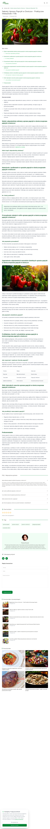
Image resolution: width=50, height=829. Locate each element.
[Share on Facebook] (3, 558)
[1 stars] (3, 512)
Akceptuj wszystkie (14, 825)
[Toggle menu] (47, 3)
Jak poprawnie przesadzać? (11, 63)
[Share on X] (6, 558)
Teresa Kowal (5, 16)
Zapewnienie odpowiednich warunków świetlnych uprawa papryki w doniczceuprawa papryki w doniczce (25, 67)
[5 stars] (10, 512)
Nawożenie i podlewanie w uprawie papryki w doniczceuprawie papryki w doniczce (22, 56)
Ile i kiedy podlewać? (9, 58)
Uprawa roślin (7, 8)
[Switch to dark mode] (44, 3)
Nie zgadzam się (14, 822)
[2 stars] (5, 512)
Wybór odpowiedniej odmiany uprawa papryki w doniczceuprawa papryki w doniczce (23, 51)
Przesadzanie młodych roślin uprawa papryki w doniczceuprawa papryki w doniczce (23, 61)
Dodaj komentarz (7, 592)
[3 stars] (7, 512)
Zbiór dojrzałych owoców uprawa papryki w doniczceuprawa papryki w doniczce (22, 77)
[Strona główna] (2, 8)
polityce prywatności (19, 819)
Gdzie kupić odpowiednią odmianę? (12, 53)
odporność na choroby (20, 147)
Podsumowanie (7, 82)
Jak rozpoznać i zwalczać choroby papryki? (14, 74)
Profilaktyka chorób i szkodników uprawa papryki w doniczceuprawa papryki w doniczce (24, 72)
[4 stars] (8, 512)
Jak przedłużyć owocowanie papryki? (13, 80)
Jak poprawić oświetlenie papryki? (12, 69)
